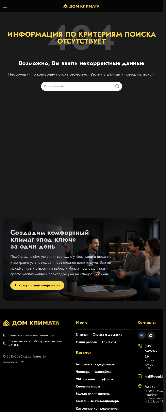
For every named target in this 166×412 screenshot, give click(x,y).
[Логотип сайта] (81, 5)
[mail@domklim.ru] (140, 376)
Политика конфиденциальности (31, 335)
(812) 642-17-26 (151, 351)
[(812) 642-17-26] (140, 346)
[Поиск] (117, 86)
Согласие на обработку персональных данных (36, 343)
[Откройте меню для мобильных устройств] (5, 6)
